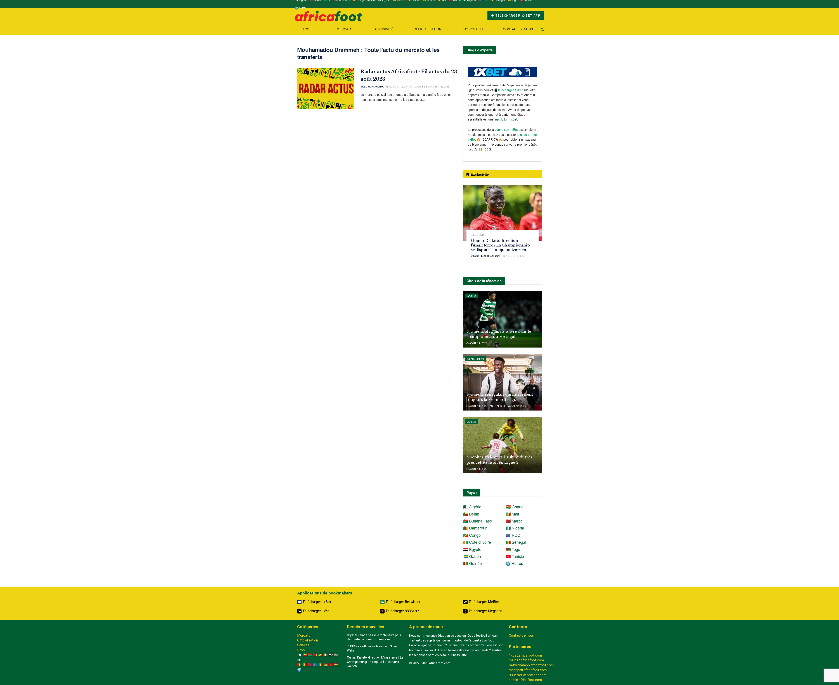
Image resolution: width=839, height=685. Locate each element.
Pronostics (472, 29)
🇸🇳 (320, 665)
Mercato (344, 29)
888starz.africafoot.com (527, 675)
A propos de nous (426, 626)
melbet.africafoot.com (526, 660)
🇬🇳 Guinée (472, 563)
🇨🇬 (320, 655)
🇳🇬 (299, 660)
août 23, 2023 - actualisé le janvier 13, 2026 (418, 86)
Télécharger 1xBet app (517, 15)
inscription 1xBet (505, 119)
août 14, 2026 (477, 343)
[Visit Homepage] (328, 15)
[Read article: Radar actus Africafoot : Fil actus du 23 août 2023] (325, 88)
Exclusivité (383, 29)
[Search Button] (542, 29)
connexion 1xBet (506, 129)
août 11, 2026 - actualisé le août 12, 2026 (497, 405)
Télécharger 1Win (315, 611)
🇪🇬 (331, 655)
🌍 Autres (301, 8)
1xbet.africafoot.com (525, 655)
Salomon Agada (372, 86)
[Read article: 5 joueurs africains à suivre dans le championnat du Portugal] (502, 319)
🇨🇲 (315, 655)
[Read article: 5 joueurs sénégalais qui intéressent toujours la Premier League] (502, 382)
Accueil (310, 29)
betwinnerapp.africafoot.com (531, 665)
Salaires (303, 645)
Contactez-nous (518, 29)
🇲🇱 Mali (512, 514)
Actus (471, 296)
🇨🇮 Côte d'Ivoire (477, 542)
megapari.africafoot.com (528, 670)
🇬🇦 (336, 655)
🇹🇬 (325, 665)
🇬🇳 (299, 665)
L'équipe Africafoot (486, 255)
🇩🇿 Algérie (472, 506)
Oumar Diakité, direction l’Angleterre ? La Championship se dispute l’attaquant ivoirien (500, 245)
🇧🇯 (304, 655)
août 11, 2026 (477, 468)
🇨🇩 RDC (513, 535)
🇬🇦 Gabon (472, 556)
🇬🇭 (336, 665)
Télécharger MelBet (483, 602)
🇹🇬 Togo (513, 549)
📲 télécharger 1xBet (509, 90)
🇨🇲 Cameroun (475, 528)
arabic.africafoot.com (525, 680)
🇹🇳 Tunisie (515, 556)
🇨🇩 (315, 665)
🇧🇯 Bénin (471, 514)
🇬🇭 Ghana (515, 506)
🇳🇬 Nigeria (515, 528)
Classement (475, 358)
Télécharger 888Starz (402, 611)
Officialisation (427, 29)
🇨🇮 (325, 655)
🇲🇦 (310, 665)
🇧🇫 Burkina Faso (477, 521)
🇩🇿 (299, 655)
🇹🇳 (331, 665)
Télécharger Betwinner (402, 602)
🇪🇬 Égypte (472, 549)
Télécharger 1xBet (316, 602)
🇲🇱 (304, 665)
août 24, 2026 (514, 255)
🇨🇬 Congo (472, 535)
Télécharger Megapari (485, 611)
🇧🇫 (310, 655)
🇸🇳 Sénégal (516, 542)
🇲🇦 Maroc (514, 521)
